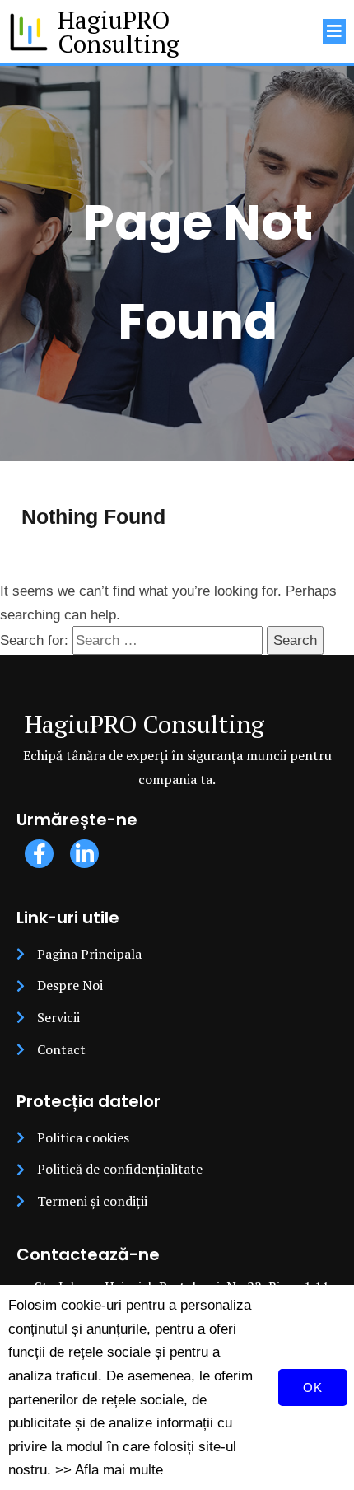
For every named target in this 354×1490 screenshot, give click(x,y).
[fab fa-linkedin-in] (84, 853)
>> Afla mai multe (109, 1469)
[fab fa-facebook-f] (39, 853)
